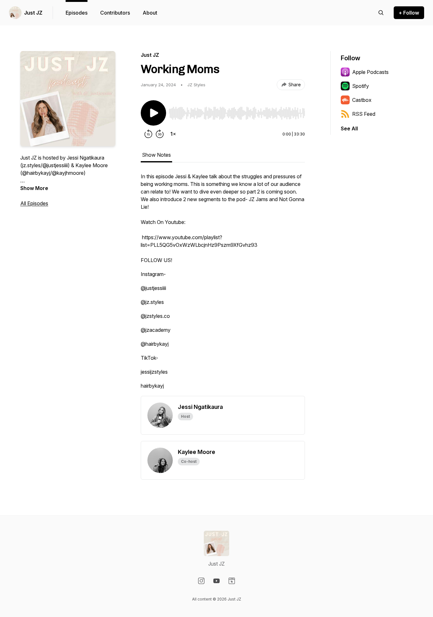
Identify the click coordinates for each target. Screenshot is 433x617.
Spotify (360, 86)
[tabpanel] (223, 284)
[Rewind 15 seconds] (148, 133)
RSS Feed (363, 114)
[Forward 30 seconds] (159, 133)
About (150, 13)
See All (349, 128)
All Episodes (34, 203)
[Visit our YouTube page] (216, 581)
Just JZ (33, 13)
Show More (34, 188)
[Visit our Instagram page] (201, 581)
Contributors (115, 13)
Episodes (76, 13)
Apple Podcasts (370, 72)
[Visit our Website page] (232, 581)
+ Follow (409, 13)
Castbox (362, 100)
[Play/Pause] (153, 113)
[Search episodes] (381, 12)
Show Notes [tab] (156, 155)
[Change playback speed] (173, 133)
